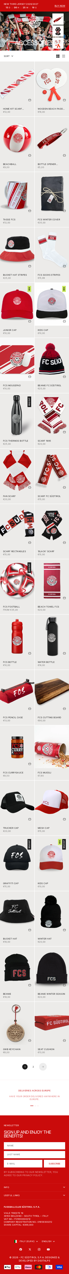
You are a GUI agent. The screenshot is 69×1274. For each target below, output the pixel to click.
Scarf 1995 (44, 440)
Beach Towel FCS (48, 606)
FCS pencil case (13, 717)
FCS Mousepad (12, 385)
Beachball (9, 164)
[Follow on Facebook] (20, 1249)
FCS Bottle (10, 662)
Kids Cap (43, 330)
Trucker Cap (11, 828)
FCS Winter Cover (49, 219)
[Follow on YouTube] (48, 1249)
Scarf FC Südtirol (49, 496)
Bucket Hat (10, 938)
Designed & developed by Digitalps (39, 1259)
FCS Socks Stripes (49, 275)
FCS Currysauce (13, 772)
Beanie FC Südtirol (49, 385)
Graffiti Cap (11, 883)
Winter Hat (45, 938)
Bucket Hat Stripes (15, 275)
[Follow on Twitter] (29, 1249)
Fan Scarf (9, 496)
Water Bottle (46, 662)
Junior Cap (9, 330)
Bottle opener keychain (47, 164)
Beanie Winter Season (51, 994)
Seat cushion (46, 1049)
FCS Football (11, 606)
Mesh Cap (44, 828)
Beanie (7, 994)
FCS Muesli (44, 772)
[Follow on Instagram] (39, 1249)
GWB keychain (11, 1049)
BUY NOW (60, 5)
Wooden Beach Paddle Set (52, 108)
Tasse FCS (9, 219)
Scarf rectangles (14, 551)
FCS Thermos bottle (15, 440)
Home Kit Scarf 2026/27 (12, 108)
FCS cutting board (49, 717)
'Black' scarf (46, 551)
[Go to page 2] (43, 1067)
